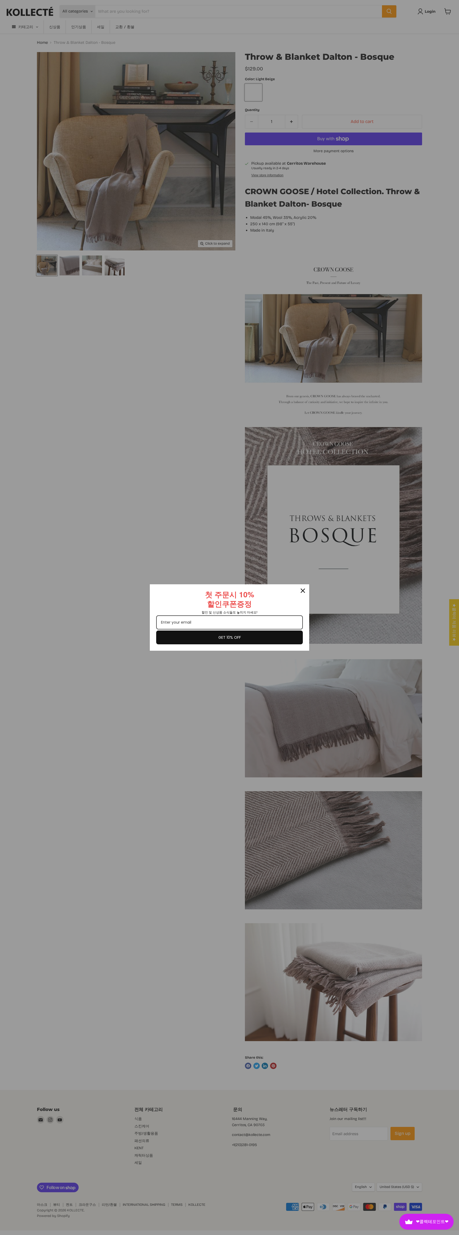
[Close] (302, 590)
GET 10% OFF (229, 637)
